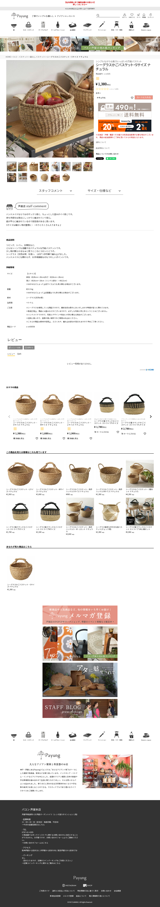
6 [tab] (84, 53)
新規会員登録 (55, 896)
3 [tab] (79, 53)
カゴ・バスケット (28, 30)
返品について (81, 896)
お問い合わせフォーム (55, 837)
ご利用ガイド (44, 890)
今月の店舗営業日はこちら (34, 824)
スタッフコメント (51, 190)
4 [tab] (81, 53)
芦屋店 (144, 17)
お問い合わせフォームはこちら (36, 842)
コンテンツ (151, 17)
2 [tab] (77, 53)
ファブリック (87, 30)
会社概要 (117, 890)
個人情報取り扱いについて (99, 896)
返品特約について (103, 148)
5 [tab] (82, 53)
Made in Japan (146, 30)
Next (157, 45)
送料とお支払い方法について (63, 890)
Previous (3, 45)
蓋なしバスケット (37, 57)
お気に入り (132, 17)
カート (138, 17)
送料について (101, 142)
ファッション (102, 30)
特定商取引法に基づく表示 (87, 890)
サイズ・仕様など (99, 190)
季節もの (131, 30)
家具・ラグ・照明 (116, 30)
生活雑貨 (72, 30)
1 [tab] (75, 53)
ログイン (124, 17)
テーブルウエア (43, 30)
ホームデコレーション (58, 30)
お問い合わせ (106, 890)
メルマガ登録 (68, 896)
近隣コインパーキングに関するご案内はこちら (42, 863)
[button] (9, 416)
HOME (8, 57)
